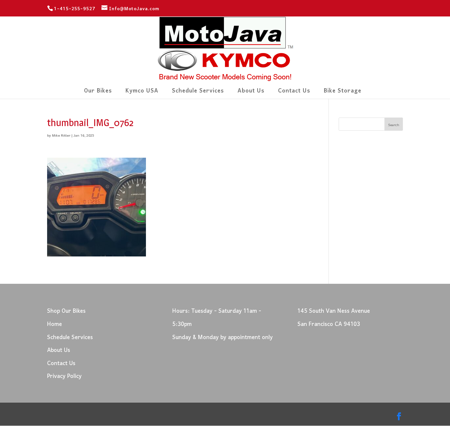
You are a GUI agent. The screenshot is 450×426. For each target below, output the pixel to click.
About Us (251, 93)
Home (54, 324)
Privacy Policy (64, 376)
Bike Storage (342, 93)
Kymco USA (142, 93)
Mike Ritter (61, 136)
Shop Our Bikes (66, 311)
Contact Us (294, 93)
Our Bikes (98, 93)
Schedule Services (198, 93)
